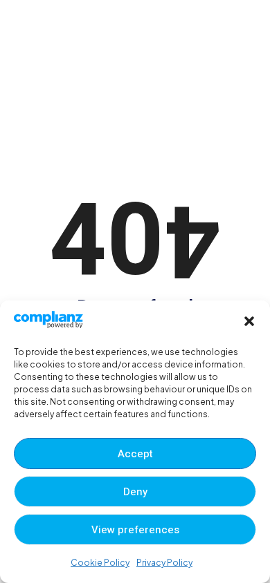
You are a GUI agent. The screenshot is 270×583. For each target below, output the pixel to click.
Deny (135, 491)
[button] (249, 321)
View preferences (135, 529)
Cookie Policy (100, 562)
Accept (135, 453)
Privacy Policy (164, 562)
